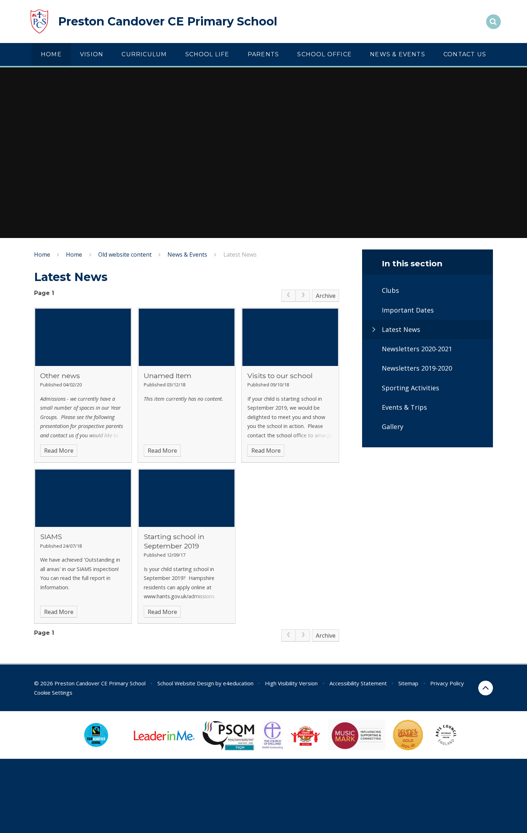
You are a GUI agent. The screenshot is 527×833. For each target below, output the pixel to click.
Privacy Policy (447, 683)
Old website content (125, 254)
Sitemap (408, 683)
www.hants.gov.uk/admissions (179, 596)
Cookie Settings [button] (53, 692)
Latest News (240, 254)
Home (42, 254)
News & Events (187, 254)
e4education (238, 683)
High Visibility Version (291, 683)
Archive (326, 296)
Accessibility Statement (358, 683)
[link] (288, 296)
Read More (58, 450)
